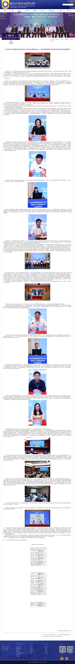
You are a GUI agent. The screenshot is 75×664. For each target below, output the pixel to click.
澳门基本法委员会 (18, 648)
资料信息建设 (51, 10)
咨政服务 (35, 10)
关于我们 (68, 10)
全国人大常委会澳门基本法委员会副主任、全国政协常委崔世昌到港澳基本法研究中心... (58, 634)
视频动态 (66, 39)
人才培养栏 (60, 10)
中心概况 (11, 10)
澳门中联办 (17, 654)
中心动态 (52, 39)
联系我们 (71, 1)
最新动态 (19, 10)
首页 (5, 10)
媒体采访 (57, 39)
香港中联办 (17, 651)
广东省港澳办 (18, 656)
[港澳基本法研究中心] (18, 9)
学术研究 (27, 10)
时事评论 (71, 39)
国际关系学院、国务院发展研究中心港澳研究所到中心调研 (53, 636)
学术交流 (42, 10)
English (68, 1)
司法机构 (32, 651)
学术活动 (62, 39)
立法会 (31, 648)
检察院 (46, 651)
